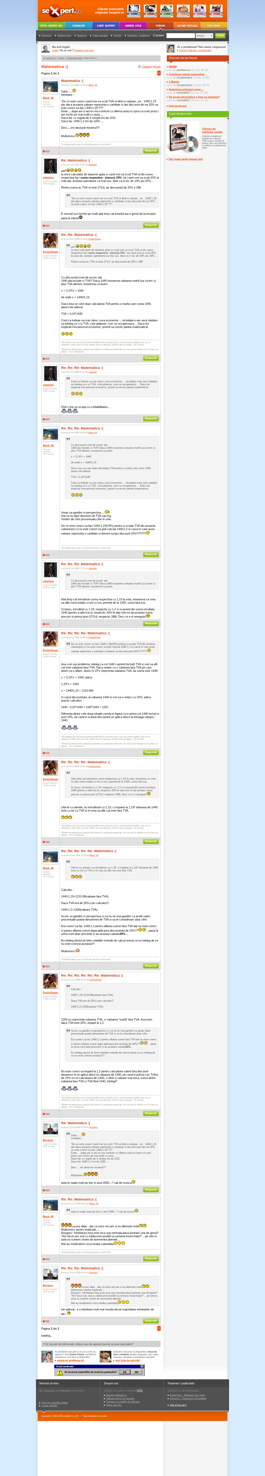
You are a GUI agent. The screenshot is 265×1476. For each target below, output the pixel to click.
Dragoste (47, 35)
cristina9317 (183, 92)
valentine (48, 177)
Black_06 (48, 97)
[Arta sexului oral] (199, 11)
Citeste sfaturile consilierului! (195, 50)
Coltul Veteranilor (74, 58)
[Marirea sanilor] (216, 11)
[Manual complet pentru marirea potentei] (133, 11)
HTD (139, 1390)
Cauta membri (49, 1405)
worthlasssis (184, 70)
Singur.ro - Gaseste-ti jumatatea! (188, 1398)
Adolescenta (64, 35)
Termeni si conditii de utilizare (122, 1401)
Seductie (82, 35)
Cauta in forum (151, 66)
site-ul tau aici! (178, 1405)
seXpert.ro (51, 58)
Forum (61, 58)
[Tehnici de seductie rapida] (150, 11)
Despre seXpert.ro (116, 1395)
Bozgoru (48, 1140)
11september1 (184, 77)
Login (55, 50)
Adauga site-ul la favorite (120, 1398)
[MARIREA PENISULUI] (99, 1375)
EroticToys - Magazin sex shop (187, 1395)
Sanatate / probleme (138, 35)
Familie (117, 35)
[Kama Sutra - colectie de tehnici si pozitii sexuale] (183, 11)
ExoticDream (50, 251)
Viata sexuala (100, 35)
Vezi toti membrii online (55, 1402)
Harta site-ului (114, 1405)
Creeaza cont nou (84, 50)
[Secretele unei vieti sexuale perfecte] (166, 11)
